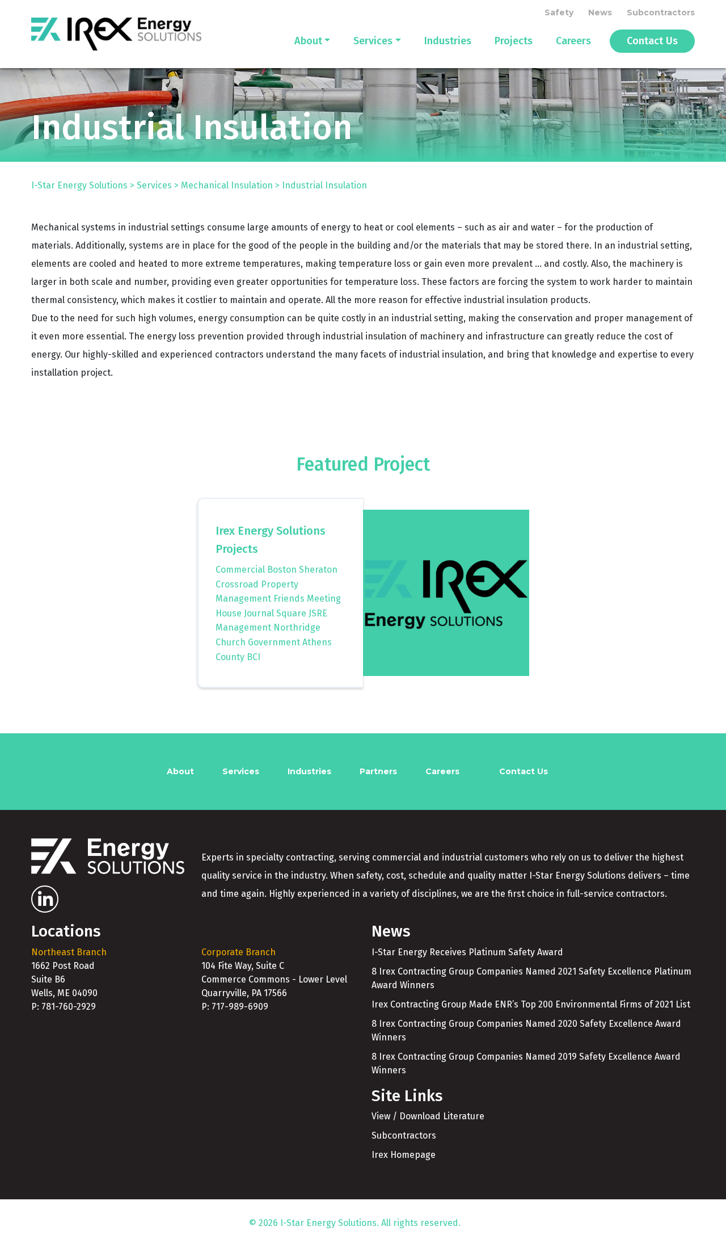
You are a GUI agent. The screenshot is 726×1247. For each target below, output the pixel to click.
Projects (514, 41)
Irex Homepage (404, 1154)
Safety (558, 12)
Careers (573, 41)
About (308, 41)
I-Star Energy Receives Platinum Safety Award (467, 952)
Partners (378, 771)
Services (372, 41)
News (600, 12)
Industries (447, 41)
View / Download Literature (428, 1116)
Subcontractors (661, 12)
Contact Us (652, 41)
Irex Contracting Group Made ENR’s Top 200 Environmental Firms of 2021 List (531, 1004)
